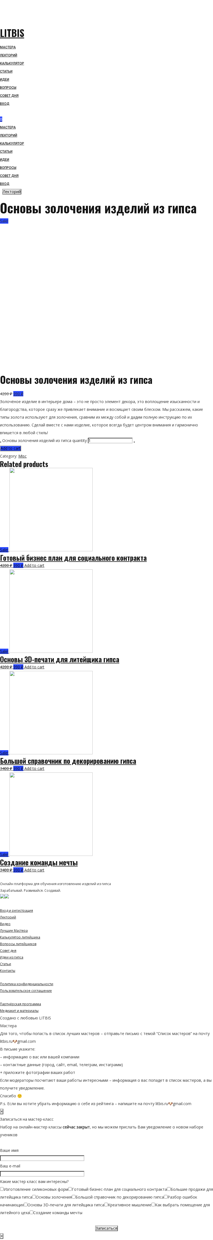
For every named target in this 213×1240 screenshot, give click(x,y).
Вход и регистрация (16, 910)
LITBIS (12, 33)
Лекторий (8, 135)
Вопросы (8, 168)
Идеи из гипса (11, 957)
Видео (5, 924)
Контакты (7, 970)
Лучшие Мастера (14, 930)
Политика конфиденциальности (26, 984)
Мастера (8, 127)
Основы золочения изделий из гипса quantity (44, 440)
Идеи (4, 160)
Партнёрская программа (20, 1004)
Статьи (6, 152)
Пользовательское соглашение (26, 990)
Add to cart (11, 448)
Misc (22, 456)
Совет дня (9, 176)
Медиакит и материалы (19, 1010)
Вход (4, 184)
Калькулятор (12, 143)
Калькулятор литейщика (20, 937)
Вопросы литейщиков (18, 944)
